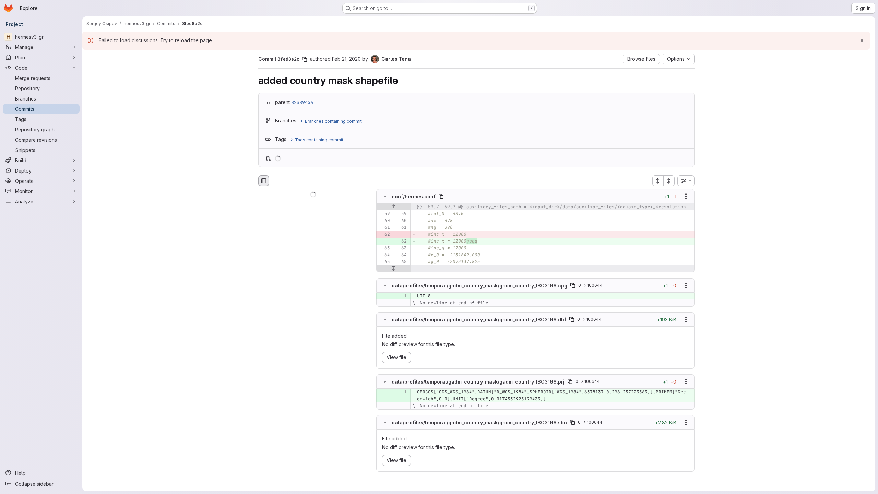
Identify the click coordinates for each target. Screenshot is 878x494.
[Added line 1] (401, 296)
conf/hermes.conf (414, 196)
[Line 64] (384, 255)
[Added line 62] (401, 241)
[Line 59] (384, 214)
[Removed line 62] (384, 234)
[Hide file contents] (385, 196)
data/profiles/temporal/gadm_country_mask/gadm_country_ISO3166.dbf (479, 319)
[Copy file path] (441, 196)
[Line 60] (384, 220)
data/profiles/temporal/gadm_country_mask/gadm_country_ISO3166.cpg (479, 285)
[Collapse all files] (669, 180)
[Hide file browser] (263, 180)
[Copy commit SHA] (304, 59)
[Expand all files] (657, 180)
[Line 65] (384, 262)
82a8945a (302, 102)
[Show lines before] (394, 207)
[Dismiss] (862, 40)
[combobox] (686, 180)
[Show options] (686, 196)
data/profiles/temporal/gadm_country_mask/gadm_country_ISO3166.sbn (479, 422)
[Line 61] (384, 227)
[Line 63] (384, 248)
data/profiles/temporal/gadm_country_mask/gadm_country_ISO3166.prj (478, 382)
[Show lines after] (394, 269)
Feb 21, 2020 (346, 59)
